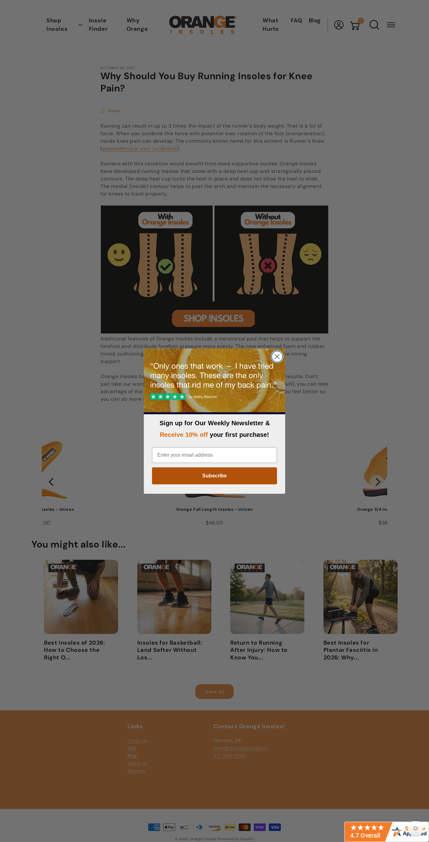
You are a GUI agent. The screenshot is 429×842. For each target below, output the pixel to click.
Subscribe (214, 475)
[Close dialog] (277, 356)
